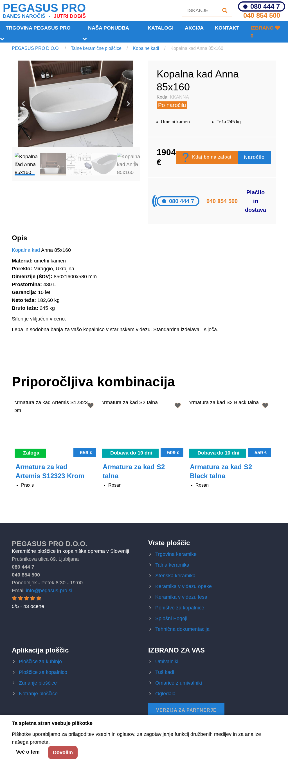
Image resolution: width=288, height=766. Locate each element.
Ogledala (165, 693)
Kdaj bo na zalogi (206, 157)
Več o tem (28, 752)
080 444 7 (265, 6)
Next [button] (128, 104)
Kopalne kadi (146, 48)
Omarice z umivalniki (178, 683)
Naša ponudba (108, 28)
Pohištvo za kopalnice (179, 608)
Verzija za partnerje (186, 710)
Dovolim (63, 752)
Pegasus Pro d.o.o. (49, 543)
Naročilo (254, 157)
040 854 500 (261, 15)
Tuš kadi (164, 672)
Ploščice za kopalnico (43, 672)
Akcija (194, 28)
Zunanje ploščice (38, 683)
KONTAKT (227, 28)
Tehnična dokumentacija (182, 629)
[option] (76, 104)
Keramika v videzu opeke (183, 586)
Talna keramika (172, 565)
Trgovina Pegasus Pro (38, 28)
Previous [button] (23, 104)
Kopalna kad (26, 250)
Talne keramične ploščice (96, 48)
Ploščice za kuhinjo (40, 661)
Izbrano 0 (263, 32)
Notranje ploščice (38, 693)
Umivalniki (166, 661)
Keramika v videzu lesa (181, 597)
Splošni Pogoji (171, 618)
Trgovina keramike (176, 554)
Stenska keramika (175, 575)
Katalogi (161, 28)
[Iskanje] (224, 10)
